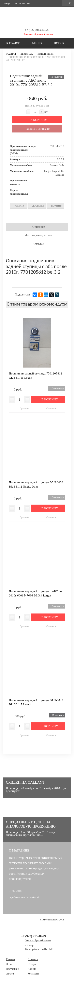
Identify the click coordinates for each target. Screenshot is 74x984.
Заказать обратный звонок (38, 33)
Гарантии (56, 206)
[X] (51, 294)
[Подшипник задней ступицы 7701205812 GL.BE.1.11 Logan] (37, 343)
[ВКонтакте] (35, 294)
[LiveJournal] (57, 294)
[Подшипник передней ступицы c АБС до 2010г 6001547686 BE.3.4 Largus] (37, 560)
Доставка (38, 206)
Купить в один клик (38, 129)
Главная (10, 959)
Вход (7, 3)
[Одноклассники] (40, 294)
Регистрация (22, 3)
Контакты (33, 973)
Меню (36, 43)
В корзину (38, 119)
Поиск (58, 43)
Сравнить (24, 408)
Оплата (19, 206)
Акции (32, 968)
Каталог (13, 43)
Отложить (51, 408)
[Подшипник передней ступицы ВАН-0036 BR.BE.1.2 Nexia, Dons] (37, 451)
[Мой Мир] (46, 294)
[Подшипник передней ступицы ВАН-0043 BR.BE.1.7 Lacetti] (37, 669)
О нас (9, 964)
